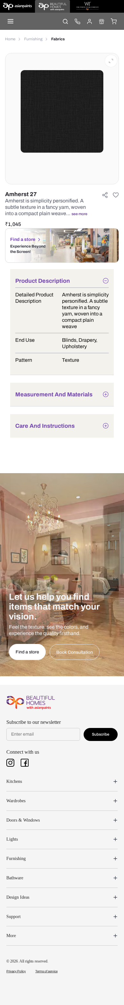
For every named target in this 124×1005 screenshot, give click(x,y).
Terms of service (46, 971)
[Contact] (77, 21)
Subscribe (100, 734)
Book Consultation (74, 652)
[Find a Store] (101, 21)
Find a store (22, 239)
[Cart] (113, 21)
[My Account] (89, 21)
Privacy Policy (16, 971)
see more (79, 214)
